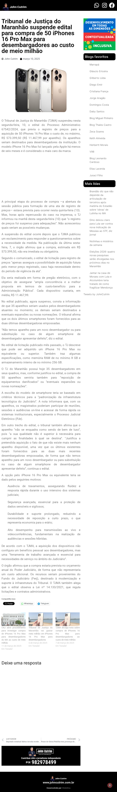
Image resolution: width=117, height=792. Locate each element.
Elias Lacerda (97, 168)
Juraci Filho (96, 175)
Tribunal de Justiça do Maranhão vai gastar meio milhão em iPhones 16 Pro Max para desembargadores (41, 633)
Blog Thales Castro (101, 124)
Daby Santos (97, 111)
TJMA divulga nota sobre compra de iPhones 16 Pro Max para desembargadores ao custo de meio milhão (68, 633)
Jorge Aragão (97, 98)
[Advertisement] (41, 176)
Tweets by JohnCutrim (96, 294)
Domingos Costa (99, 104)
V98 (92, 151)
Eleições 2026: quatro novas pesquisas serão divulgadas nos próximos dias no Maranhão (102, 259)
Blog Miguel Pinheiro (101, 118)
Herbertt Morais (99, 144)
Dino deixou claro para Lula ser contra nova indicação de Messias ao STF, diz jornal (101, 227)
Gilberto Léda (98, 77)
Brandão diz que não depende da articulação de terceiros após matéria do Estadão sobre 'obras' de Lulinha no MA (101, 202)
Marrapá (94, 64)
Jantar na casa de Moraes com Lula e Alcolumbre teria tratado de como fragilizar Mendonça (101, 280)
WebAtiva (66, 788)
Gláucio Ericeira (99, 71)
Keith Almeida (97, 138)
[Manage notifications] (109, 785)
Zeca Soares (97, 131)
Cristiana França (99, 91)
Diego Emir (96, 84)
